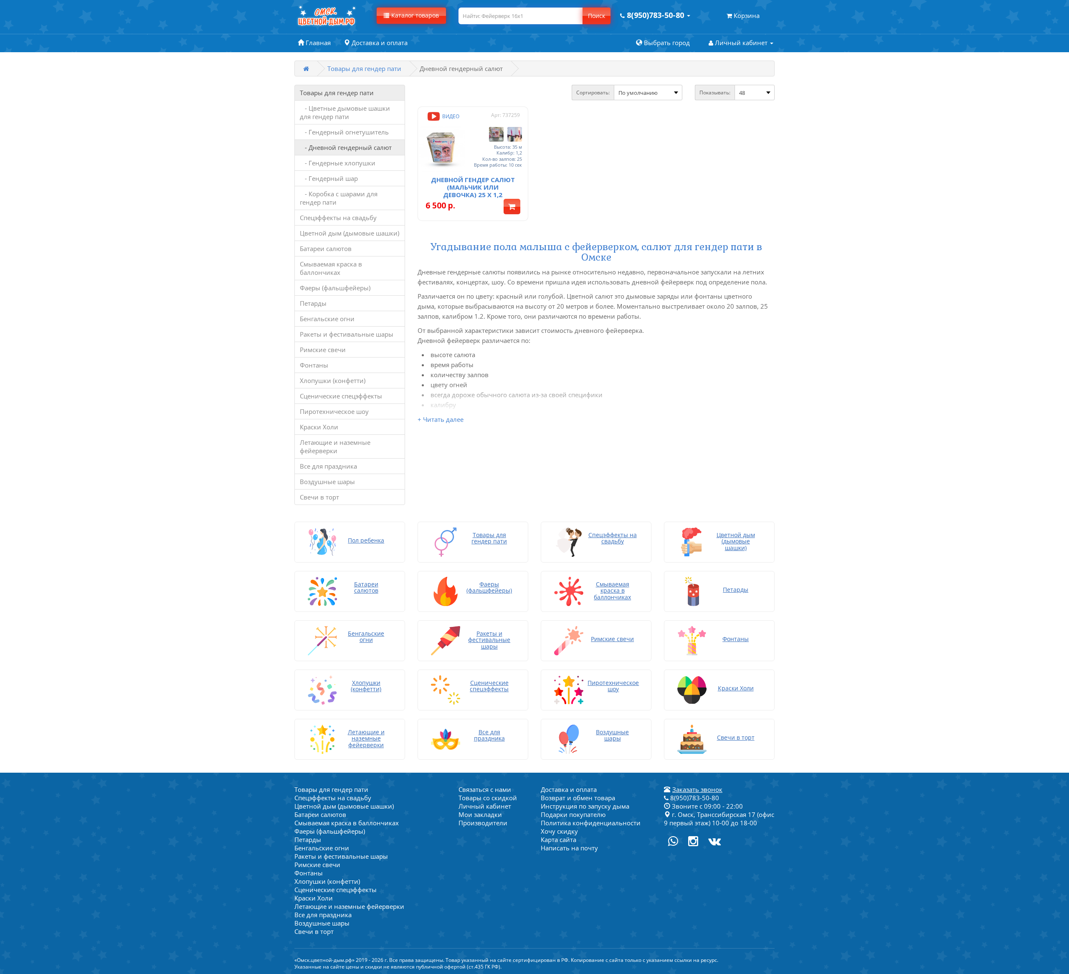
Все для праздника (328, 466)
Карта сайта (558, 839)
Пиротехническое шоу (334, 411)
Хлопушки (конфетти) (332, 380)
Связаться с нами (485, 789)
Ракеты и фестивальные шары (346, 334)
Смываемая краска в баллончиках (331, 268)
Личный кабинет (485, 806)
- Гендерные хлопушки (337, 163)
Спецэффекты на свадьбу (338, 217)
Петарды (313, 303)
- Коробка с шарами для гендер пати (338, 198)
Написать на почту (569, 848)
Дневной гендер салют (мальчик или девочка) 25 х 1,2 (473, 187)
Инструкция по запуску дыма (585, 806)
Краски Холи (319, 427)
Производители (483, 823)
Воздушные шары (327, 481)
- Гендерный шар (329, 178)
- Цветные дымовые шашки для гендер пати (345, 112)
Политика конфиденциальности (591, 823)
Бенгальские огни (327, 319)
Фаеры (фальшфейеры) (335, 288)
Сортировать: (593, 92)
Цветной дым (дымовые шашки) (349, 233)
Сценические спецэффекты (341, 396)
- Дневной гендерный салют (346, 147)
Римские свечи (323, 349)
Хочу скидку (559, 831)
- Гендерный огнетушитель (344, 132)
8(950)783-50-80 (694, 798)
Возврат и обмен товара (578, 798)
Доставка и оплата (569, 789)
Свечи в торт (319, 497)
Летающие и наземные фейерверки (335, 446)
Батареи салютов (326, 248)
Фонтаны (314, 365)
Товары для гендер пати (364, 68)
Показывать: (714, 92)
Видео (450, 116)
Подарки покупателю (573, 814)
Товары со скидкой (488, 798)
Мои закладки (480, 814)
